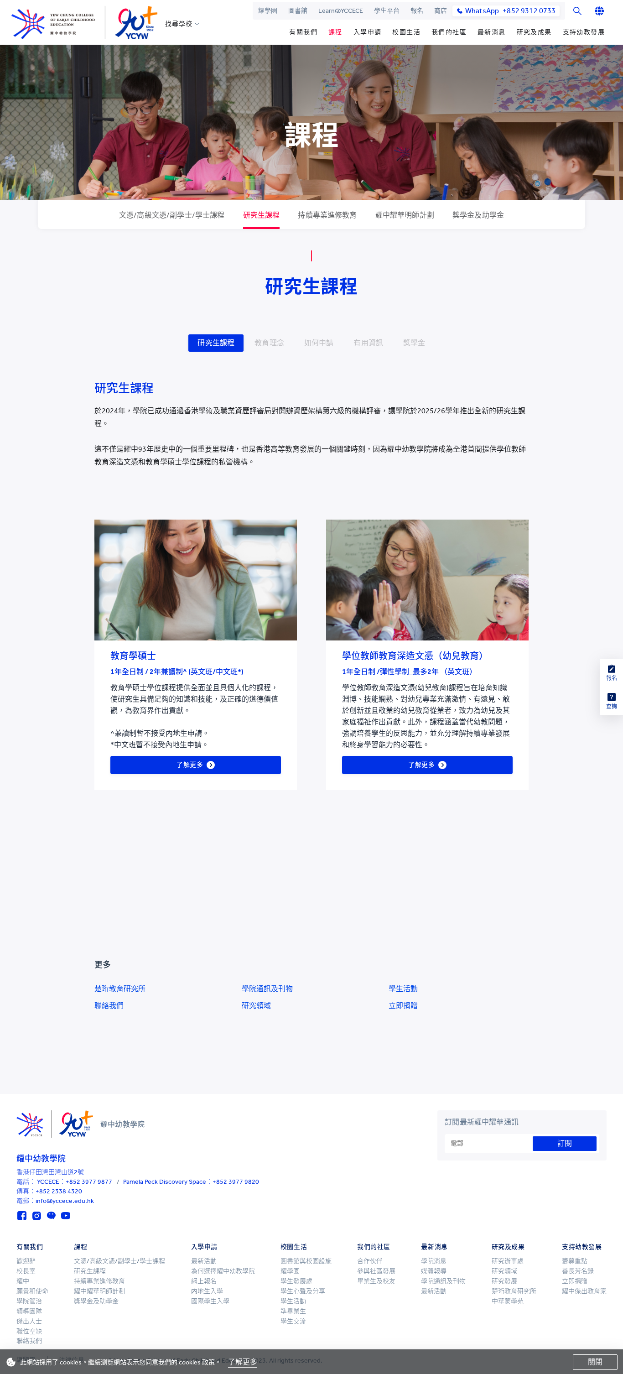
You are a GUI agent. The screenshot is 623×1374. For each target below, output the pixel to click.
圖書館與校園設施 (306, 1261)
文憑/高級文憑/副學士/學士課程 (119, 1261)
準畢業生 (293, 1311)
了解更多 (242, 1362)
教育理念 (269, 342)
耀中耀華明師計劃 (99, 1291)
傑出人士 (29, 1321)
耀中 (22, 1281)
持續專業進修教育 (99, 1281)
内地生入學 (207, 1291)
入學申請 (367, 32)
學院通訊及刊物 (267, 988)
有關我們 (303, 32)
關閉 (595, 1362)
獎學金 (414, 342)
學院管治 (29, 1301)
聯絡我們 (109, 1005)
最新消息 (492, 32)
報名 (416, 11)
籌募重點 (574, 1261)
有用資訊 (368, 342)
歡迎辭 (26, 1261)
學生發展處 (296, 1281)
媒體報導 (433, 1271)
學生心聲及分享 (302, 1291)
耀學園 (267, 11)
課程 (335, 32)
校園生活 (406, 32)
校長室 (26, 1271)
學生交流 (293, 1321)
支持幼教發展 (584, 32)
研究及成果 (534, 32)
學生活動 (403, 988)
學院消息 (433, 1261)
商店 (440, 11)
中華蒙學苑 (508, 1301)
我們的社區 (449, 32)
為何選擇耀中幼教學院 (223, 1271)
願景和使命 (32, 1291)
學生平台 (387, 11)
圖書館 (297, 11)
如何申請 (319, 342)
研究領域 (256, 1005)
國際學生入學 (210, 1301)
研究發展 (504, 1281)
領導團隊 (29, 1311)
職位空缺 (29, 1331)
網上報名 (204, 1281)
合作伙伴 (370, 1261)
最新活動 (204, 1261)
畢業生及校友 (376, 1281)
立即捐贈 (403, 1005)
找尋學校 (178, 24)
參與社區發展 (376, 1271)
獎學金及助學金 (96, 1301)
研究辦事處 (508, 1261)
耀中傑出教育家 (584, 1291)
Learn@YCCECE (340, 11)
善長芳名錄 (578, 1271)
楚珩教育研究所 (119, 988)
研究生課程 (215, 342)
